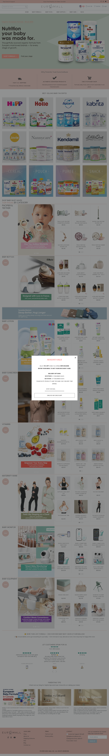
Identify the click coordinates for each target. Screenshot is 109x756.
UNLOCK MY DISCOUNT (54, 395)
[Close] (75, 358)
